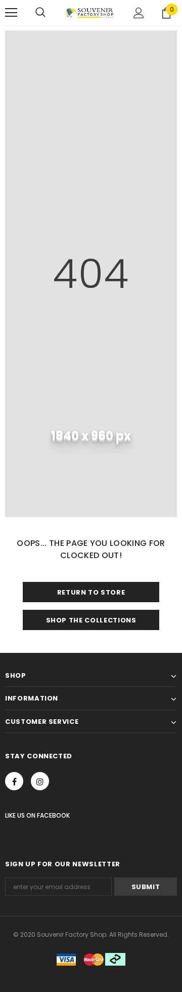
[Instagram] (40, 781)
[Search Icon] (40, 13)
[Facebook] (14, 781)
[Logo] (90, 12)
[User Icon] (138, 13)
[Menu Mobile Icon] (11, 13)
